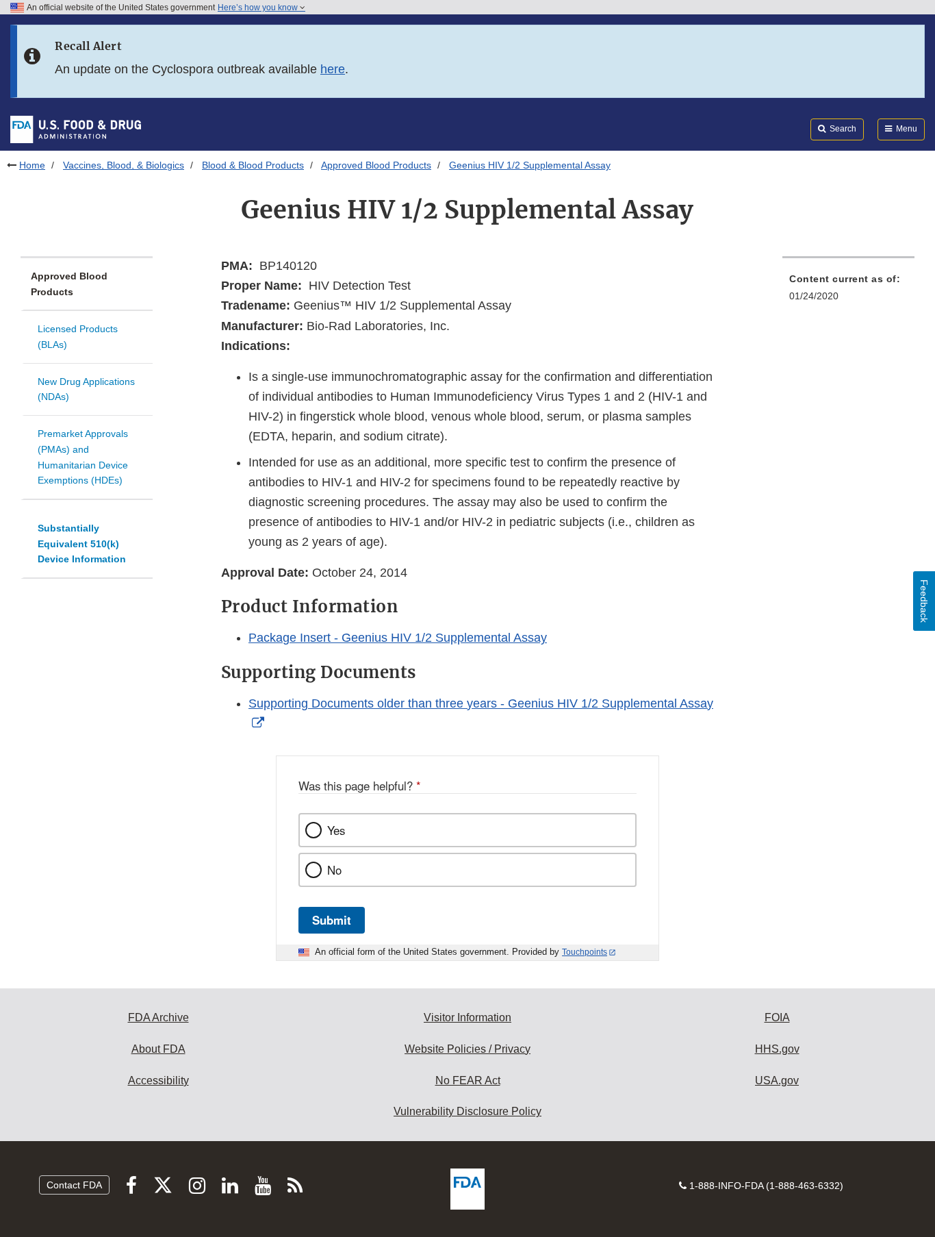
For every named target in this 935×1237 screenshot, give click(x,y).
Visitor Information (467, 1017)
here (332, 69)
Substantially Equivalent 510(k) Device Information (82, 543)
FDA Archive (158, 1017)
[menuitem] (848, 291)
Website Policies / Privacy (467, 1049)
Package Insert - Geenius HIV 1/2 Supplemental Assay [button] (397, 638)
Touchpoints (584, 952)
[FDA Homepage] (75, 128)
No (334, 870)
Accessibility (158, 1080)
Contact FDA (74, 1184)
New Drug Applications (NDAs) (86, 389)
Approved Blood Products (376, 165)
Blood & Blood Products (253, 165)
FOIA (777, 1017)
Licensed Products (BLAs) (78, 336)
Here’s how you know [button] (259, 7)
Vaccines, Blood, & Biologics (123, 165)
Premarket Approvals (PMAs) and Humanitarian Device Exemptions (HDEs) (83, 457)
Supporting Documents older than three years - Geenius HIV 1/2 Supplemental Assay (480, 703)
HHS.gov (777, 1049)
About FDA (158, 1049)
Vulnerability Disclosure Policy (467, 1111)
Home (32, 165)
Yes (336, 830)
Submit (331, 920)
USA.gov (777, 1080)
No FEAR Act (467, 1080)
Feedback (924, 601)
